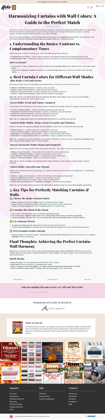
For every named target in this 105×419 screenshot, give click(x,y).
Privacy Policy (44, 396)
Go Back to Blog (52, 279)
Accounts (13, 394)
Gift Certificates (16, 404)
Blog (70, 404)
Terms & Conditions (46, 399)
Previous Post (18, 279)
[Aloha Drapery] (8, 7)
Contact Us (73, 394)
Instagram (73, 402)
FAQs (12, 409)
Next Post (87, 279)
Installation (14, 396)
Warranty (13, 402)
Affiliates (42, 394)
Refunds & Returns (17, 399)
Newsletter (73, 396)
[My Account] (88, 6)
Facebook (72, 399)
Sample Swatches (16, 407)
